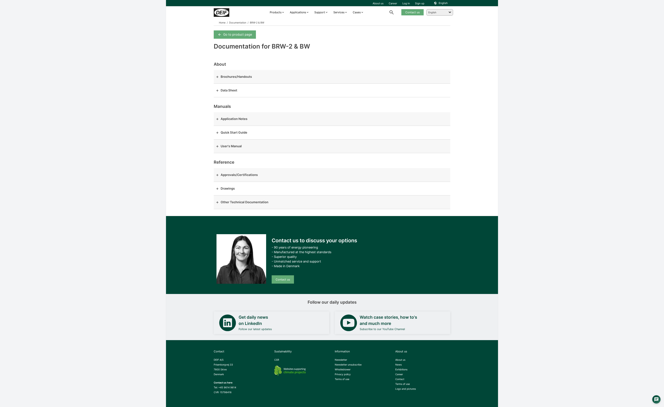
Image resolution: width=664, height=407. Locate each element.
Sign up (419, 3)
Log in (406, 3)
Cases (357, 12)
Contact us (283, 279)
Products (276, 12)
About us (400, 359)
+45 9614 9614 (227, 387)
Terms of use (342, 379)
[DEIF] (229, 12)
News (398, 364)
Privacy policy (343, 374)
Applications (298, 12)
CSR (276, 359)
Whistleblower (343, 369)
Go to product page (237, 34)
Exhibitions (401, 369)
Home (222, 22)
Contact (399, 379)
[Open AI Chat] (656, 399)
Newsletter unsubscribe (348, 364)
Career (399, 374)
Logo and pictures (405, 388)
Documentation (237, 22)
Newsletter (341, 359)
